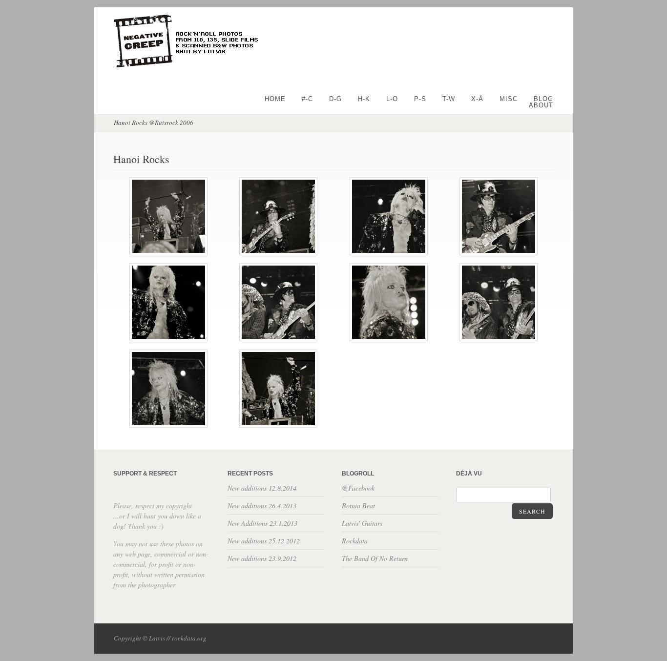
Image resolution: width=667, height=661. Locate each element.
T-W (448, 99)
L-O (392, 99)
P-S (420, 99)
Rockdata (355, 540)
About (541, 105)
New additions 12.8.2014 (262, 488)
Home (275, 99)
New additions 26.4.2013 (262, 505)
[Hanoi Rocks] (168, 253)
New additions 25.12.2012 (264, 540)
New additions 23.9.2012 (262, 558)
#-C (307, 99)
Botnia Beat (358, 505)
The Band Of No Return (375, 558)
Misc (509, 99)
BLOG (543, 99)
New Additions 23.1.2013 (262, 523)
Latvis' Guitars (362, 523)
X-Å (477, 99)
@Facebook (358, 488)
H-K (364, 99)
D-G (335, 99)
